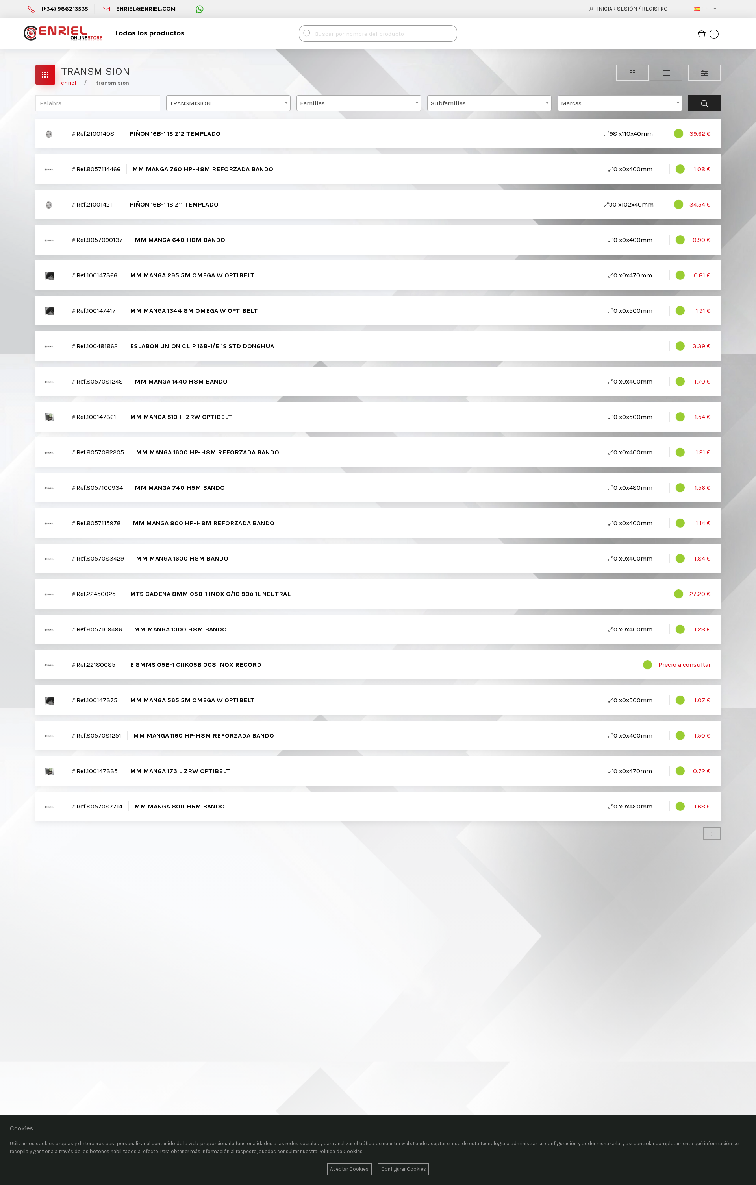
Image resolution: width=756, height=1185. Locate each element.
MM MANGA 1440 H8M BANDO (181, 381)
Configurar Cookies (403, 1169)
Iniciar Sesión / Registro (632, 9)
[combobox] (707, 9)
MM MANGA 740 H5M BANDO (180, 487)
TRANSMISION (112, 82)
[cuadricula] (632, 73)
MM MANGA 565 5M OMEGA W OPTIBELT (192, 700)
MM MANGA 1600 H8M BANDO (182, 558)
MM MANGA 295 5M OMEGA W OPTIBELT (192, 275)
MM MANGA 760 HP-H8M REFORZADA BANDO (202, 169)
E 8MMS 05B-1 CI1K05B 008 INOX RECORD (195, 664)
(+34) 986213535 (64, 9)
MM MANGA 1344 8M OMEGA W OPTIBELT (194, 310)
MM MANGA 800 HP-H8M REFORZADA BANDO (203, 523)
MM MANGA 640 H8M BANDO (180, 240)
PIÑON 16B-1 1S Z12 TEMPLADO (175, 133)
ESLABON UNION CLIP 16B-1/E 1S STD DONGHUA (202, 346)
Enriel (68, 82)
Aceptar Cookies (349, 1169)
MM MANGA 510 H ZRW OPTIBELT (181, 417)
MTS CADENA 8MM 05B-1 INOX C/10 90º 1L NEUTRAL (210, 594)
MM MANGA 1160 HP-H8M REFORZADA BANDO (203, 735)
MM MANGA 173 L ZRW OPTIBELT (180, 771)
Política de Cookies (341, 1151)
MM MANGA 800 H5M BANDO (179, 806)
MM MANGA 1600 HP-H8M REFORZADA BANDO (207, 452)
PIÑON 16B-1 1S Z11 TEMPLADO (174, 204)
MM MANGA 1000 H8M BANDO (180, 629)
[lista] (666, 73)
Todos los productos (149, 33)
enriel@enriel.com (146, 9)
